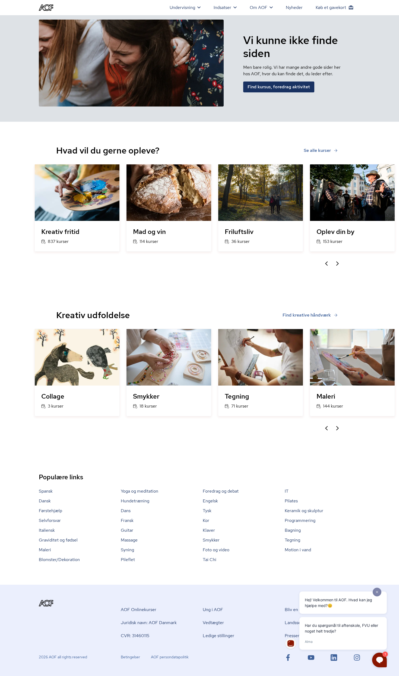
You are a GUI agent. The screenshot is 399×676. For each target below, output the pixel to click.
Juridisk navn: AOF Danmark (149, 622)
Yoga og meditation (139, 491)
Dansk (45, 501)
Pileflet (128, 559)
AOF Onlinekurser (138, 609)
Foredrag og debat (221, 491)
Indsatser (222, 7)
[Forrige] (326, 263)
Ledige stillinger (218, 636)
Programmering (300, 520)
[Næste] (337, 263)
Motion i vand (298, 550)
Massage (129, 540)
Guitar (127, 530)
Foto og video (216, 550)
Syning (127, 550)
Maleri (45, 550)
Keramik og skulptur (304, 511)
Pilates (291, 501)
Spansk (46, 491)
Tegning (292, 540)
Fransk (127, 520)
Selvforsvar (50, 520)
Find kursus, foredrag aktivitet (279, 87)
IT (287, 491)
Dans (126, 511)
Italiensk (47, 530)
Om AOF (258, 7)
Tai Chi (209, 559)
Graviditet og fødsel (58, 540)
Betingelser (130, 657)
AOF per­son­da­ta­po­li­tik (170, 657)
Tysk (207, 511)
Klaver (209, 530)
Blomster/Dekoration (59, 559)
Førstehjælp (50, 511)
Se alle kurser (317, 150)
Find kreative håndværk (307, 315)
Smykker (211, 540)
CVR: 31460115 (135, 636)
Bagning (293, 530)
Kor (206, 520)
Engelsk (210, 501)
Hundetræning (135, 501)
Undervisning (182, 7)
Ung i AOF (213, 609)
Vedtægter (213, 622)
